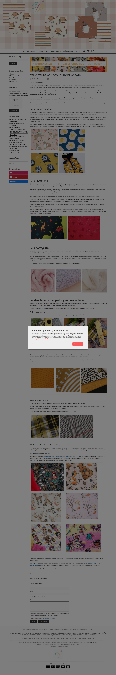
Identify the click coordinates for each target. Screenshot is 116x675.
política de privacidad (42, 339)
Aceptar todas (78, 344)
